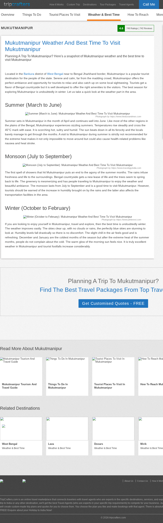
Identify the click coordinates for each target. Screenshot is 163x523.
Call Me (149, 4)
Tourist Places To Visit (64, 14)
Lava (51, 443)
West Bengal (55, 73)
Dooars (98, 443)
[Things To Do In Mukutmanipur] (67, 369)
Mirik (143, 443)
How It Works (56, 4)
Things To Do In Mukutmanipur (58, 386)
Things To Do (31, 14)
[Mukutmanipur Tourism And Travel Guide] (21, 369)
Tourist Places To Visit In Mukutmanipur (109, 386)
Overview (7, 14)
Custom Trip (73, 4)
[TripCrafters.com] (17, 4)
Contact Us (142, 481)
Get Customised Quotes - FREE (113, 303)
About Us (128, 481)
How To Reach (138, 14)
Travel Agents (126, 4)
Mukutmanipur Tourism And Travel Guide (19, 386)
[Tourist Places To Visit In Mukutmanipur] (113, 369)
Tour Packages (108, 4)
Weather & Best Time (104, 14)
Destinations (90, 4)
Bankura (29, 73)
